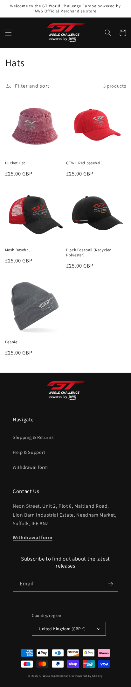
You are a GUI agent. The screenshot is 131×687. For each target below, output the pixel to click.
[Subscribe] (110, 583)
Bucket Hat (15, 163)
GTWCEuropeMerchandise (56, 676)
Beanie (11, 342)
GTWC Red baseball (84, 163)
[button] (8, 32)
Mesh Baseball (18, 250)
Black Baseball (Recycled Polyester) (89, 252)
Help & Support (29, 452)
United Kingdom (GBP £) (62, 629)
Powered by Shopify (89, 676)
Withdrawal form (30, 467)
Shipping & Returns (33, 437)
